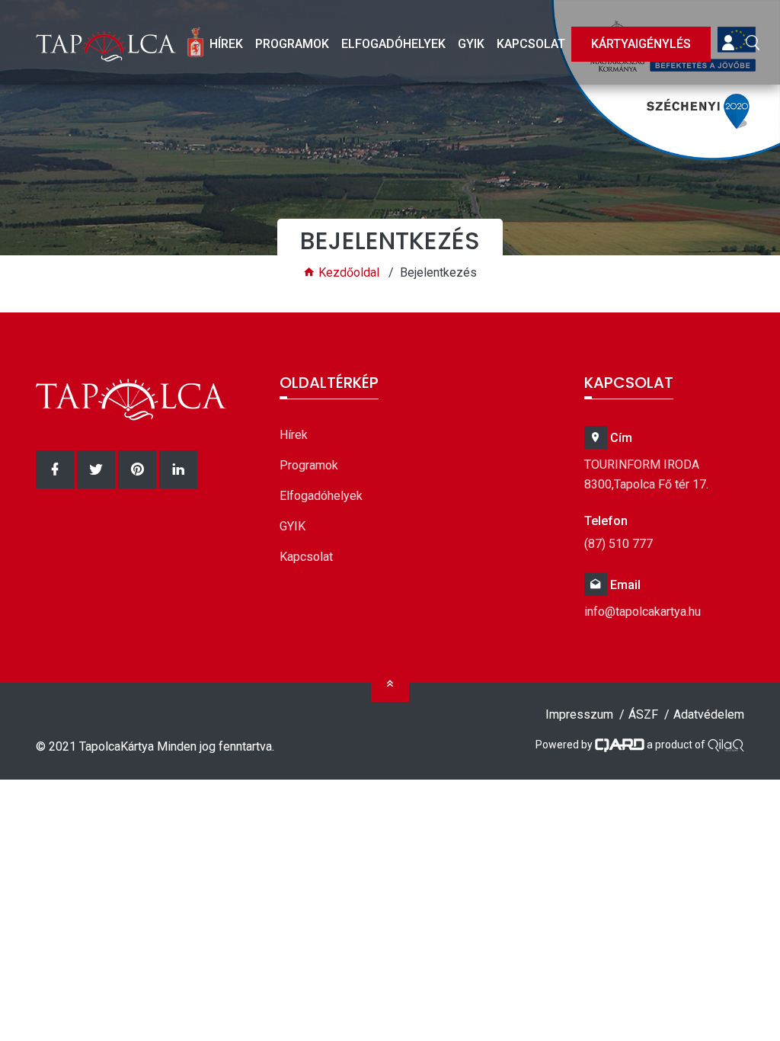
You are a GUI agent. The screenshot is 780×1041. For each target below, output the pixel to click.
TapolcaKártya (116, 746)
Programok (292, 44)
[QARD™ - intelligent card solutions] (619, 744)
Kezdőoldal (347, 272)
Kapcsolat (531, 44)
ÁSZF (643, 714)
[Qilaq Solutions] (726, 744)
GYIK (471, 44)
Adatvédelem (708, 714)
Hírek (226, 44)
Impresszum (579, 714)
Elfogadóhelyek (393, 44)
